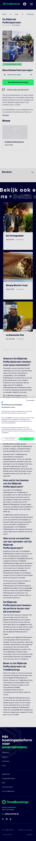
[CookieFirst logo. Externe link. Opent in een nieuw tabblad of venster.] (2, 402)
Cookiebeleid (5, 433)
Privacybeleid (30, 400)
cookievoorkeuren (6, 429)
